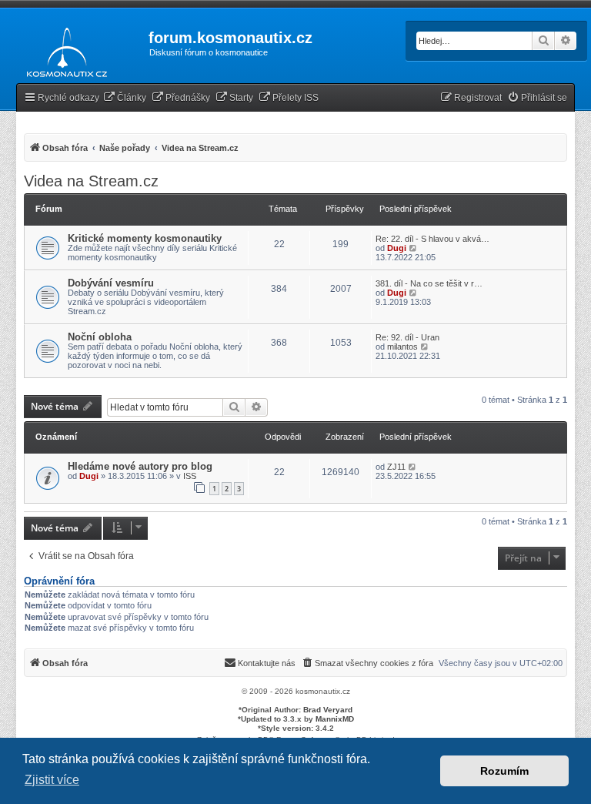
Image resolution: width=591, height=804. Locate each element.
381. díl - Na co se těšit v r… (429, 283)
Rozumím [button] (504, 771)
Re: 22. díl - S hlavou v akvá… (432, 238)
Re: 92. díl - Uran (407, 337)
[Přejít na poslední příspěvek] (413, 466)
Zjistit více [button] (52, 779)
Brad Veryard (327, 709)
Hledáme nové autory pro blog (140, 466)
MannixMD (335, 719)
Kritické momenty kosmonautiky (145, 238)
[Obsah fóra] (62, 49)
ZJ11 (396, 466)
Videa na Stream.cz (91, 181)
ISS (189, 476)
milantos (402, 346)
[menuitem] (124, 98)
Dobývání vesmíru (111, 283)
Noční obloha (100, 337)
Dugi (396, 248)
